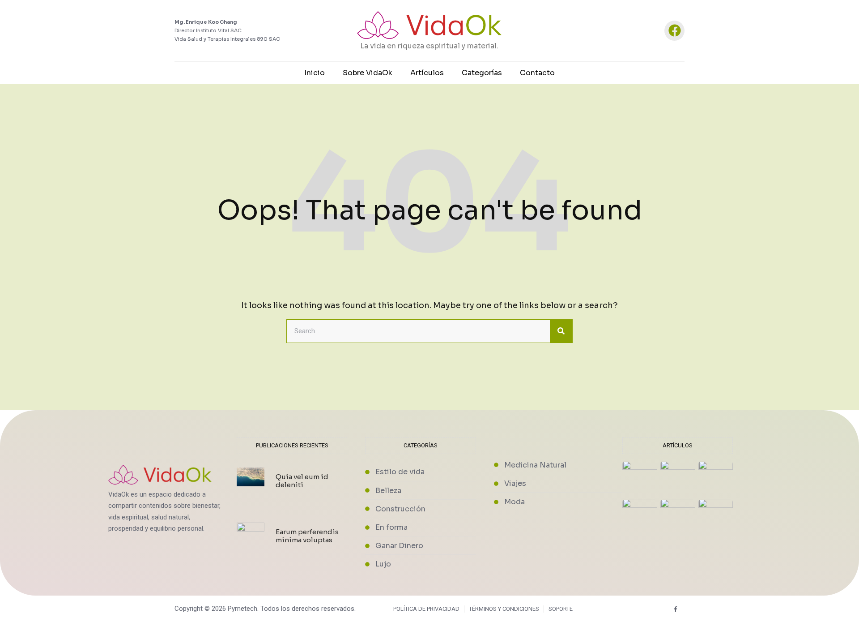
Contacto (537, 73)
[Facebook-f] (675, 608)
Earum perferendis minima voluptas (307, 536)
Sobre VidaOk (367, 73)
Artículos (427, 73)
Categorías (482, 73)
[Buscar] (561, 331)
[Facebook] (674, 31)
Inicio (314, 73)
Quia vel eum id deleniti (302, 480)
